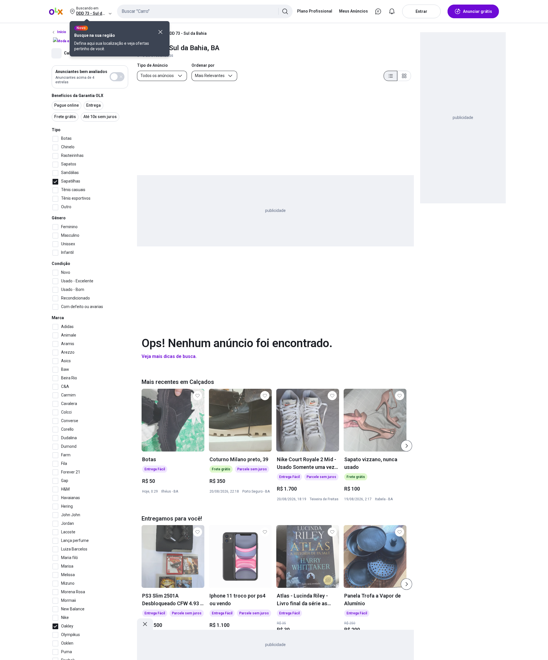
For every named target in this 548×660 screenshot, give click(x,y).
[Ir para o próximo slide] (406, 446)
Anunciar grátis (477, 11)
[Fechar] (160, 32)
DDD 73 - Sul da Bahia (187, 33)
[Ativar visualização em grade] (404, 76)
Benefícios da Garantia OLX (77, 95)
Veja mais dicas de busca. (169, 356)
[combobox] (205, 11)
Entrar (421, 11)
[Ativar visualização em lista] (390, 76)
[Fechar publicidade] (145, 624)
